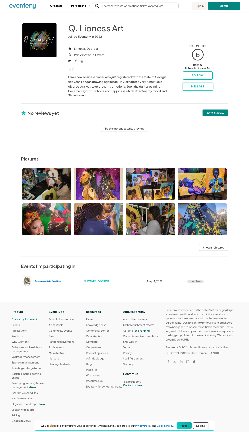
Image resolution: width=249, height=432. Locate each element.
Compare (92, 341)
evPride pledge (95, 358)
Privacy (127, 353)
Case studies (94, 336)
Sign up (224, 5)
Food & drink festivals (62, 319)
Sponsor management (25, 362)
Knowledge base (96, 325)
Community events (60, 330)
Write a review (215, 112)
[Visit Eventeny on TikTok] (194, 361)
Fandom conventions (61, 341)
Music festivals (57, 353)
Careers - (137, 330)
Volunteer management (26, 356)
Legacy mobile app (23, 409)
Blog (89, 364)
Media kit (91, 369)
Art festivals (56, 325)
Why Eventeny (20, 341)
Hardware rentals (22, 398)
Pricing (16, 415)
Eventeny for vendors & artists (104, 386)
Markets (54, 358)
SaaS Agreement (133, 358)
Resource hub (94, 380)
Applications (19, 330)
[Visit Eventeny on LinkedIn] (181, 361)
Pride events (56, 347)
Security (128, 364)
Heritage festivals (59, 364)
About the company (135, 319)
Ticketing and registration (27, 368)
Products (17, 336)
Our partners (93, 347)
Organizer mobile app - (28, 404)
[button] (57, 5)
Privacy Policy (143, 425)
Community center (97, 330)
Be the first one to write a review (124, 128)
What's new (93, 375)
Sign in (200, 5)
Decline (200, 425)
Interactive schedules (25, 392)
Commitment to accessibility (140, 336)
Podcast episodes (97, 353)
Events (16, 325)
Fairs (52, 336)
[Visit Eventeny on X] (174, 361)
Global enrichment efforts (138, 325)
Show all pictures (213, 247)
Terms (126, 347)
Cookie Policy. (165, 425)
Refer (89, 319)
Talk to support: (133, 383)
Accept (184, 425)
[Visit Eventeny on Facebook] (168, 361)
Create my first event (24, 319)
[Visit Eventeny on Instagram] (188, 361)
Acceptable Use (218, 347)
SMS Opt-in (130, 341)
